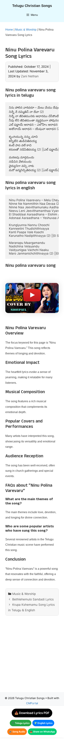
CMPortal (32, 703)
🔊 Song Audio (17, 731)
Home (9, 29)
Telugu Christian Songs (32, 6)
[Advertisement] (32, 657)
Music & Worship (25, 29)
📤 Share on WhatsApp (42, 731)
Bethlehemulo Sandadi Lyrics (33, 599)
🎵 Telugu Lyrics (21, 723)
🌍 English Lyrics (43, 723)
